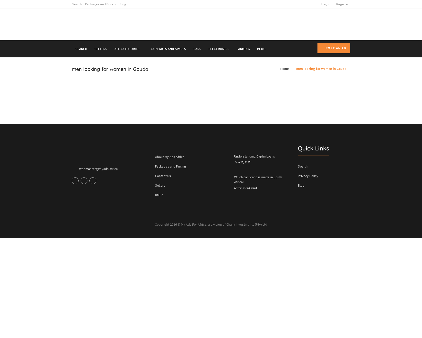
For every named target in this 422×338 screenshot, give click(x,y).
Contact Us (163, 176)
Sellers (101, 49)
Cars (197, 49)
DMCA (159, 195)
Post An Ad (336, 48)
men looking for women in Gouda (321, 68)
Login (325, 4)
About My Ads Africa (169, 157)
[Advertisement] (256, 23)
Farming (243, 49)
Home (284, 68)
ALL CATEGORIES (127, 49)
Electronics (219, 49)
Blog (123, 4)
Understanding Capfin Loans (254, 156)
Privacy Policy (308, 176)
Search (77, 4)
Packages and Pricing (100, 4)
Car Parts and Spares (168, 49)
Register (342, 4)
